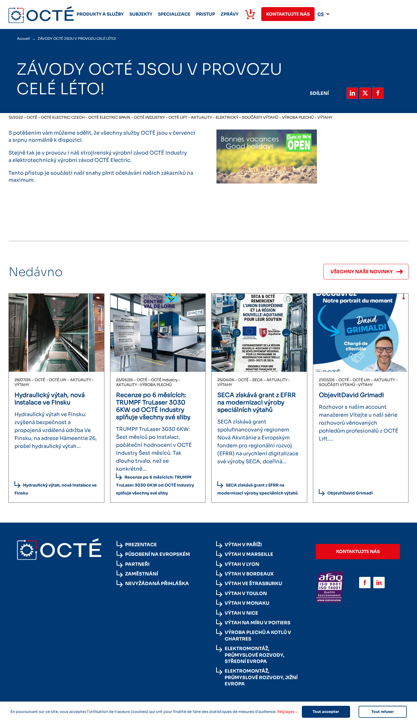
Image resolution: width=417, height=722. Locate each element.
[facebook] (364, 582)
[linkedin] (379, 582)
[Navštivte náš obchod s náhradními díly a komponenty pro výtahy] (250, 14)
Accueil (23, 38)
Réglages (286, 711)
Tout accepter (326, 711)
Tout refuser (382, 711)
